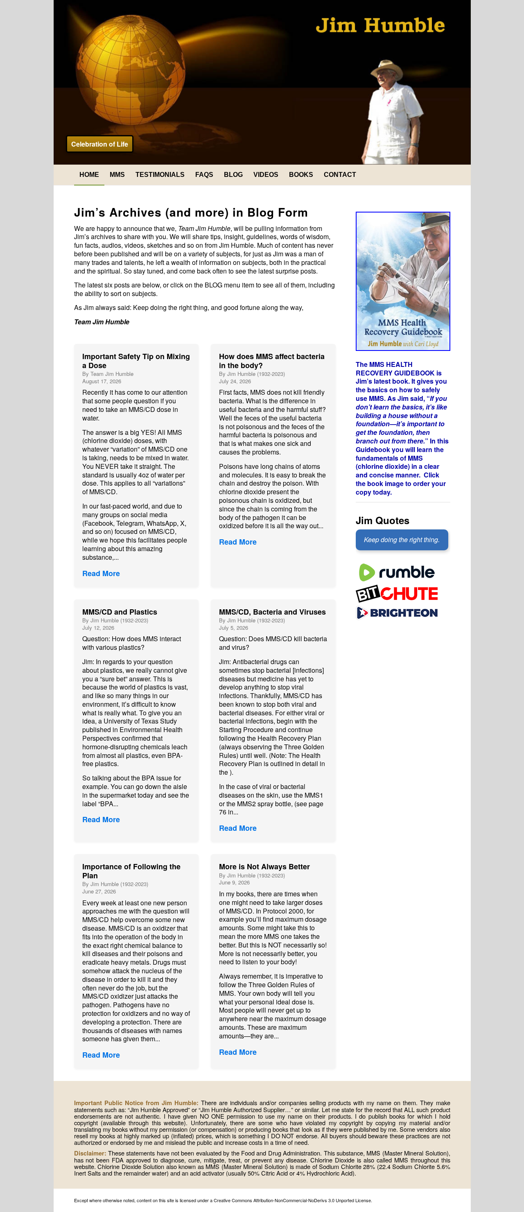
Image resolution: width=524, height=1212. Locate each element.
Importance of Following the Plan (131, 871)
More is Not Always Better (264, 866)
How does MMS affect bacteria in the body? (272, 361)
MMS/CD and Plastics (119, 611)
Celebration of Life (99, 144)
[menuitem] (89, 175)
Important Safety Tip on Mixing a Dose (136, 361)
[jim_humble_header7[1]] (262, 82)
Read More (101, 573)
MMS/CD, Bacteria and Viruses (272, 611)
